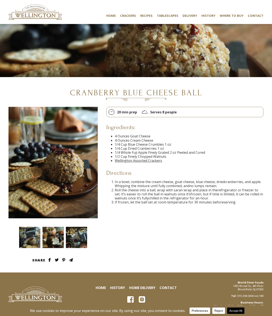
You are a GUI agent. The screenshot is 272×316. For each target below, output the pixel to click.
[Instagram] (142, 299)
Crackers (128, 15)
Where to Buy (232, 15)
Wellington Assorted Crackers (138, 160)
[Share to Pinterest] (64, 260)
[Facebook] (130, 299)
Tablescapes (167, 15)
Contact (256, 15)
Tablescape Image (29, 237)
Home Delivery (142, 287)
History (208, 15)
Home (111, 15)
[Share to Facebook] (49, 260)
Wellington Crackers (35, 12)
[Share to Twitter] (57, 260)
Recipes (146, 15)
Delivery (190, 15)
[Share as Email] (71, 260)
